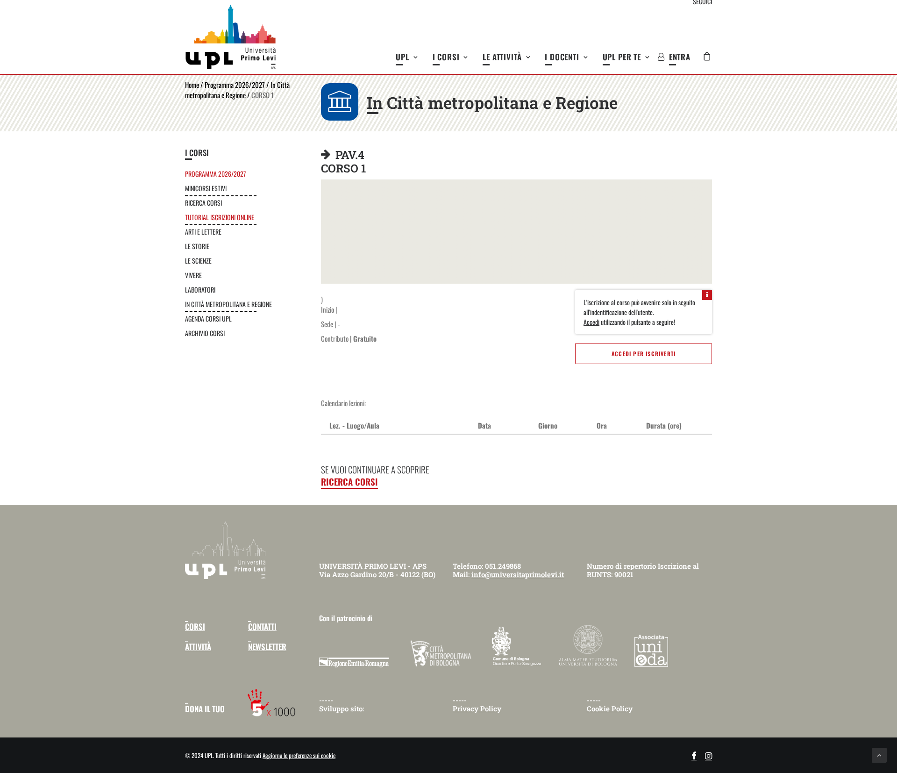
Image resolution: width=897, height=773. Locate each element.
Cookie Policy (610, 708)
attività (198, 646)
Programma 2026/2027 (235, 84)
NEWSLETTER (267, 646)
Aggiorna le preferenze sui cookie (299, 755)
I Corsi (446, 57)
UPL (402, 57)
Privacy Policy (477, 708)
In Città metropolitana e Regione (237, 89)
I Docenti (562, 57)
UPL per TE (622, 57)
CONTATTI (262, 626)
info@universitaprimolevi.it (517, 574)
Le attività (502, 57)
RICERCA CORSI (349, 481)
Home (192, 84)
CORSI (195, 626)
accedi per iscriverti (644, 354)
